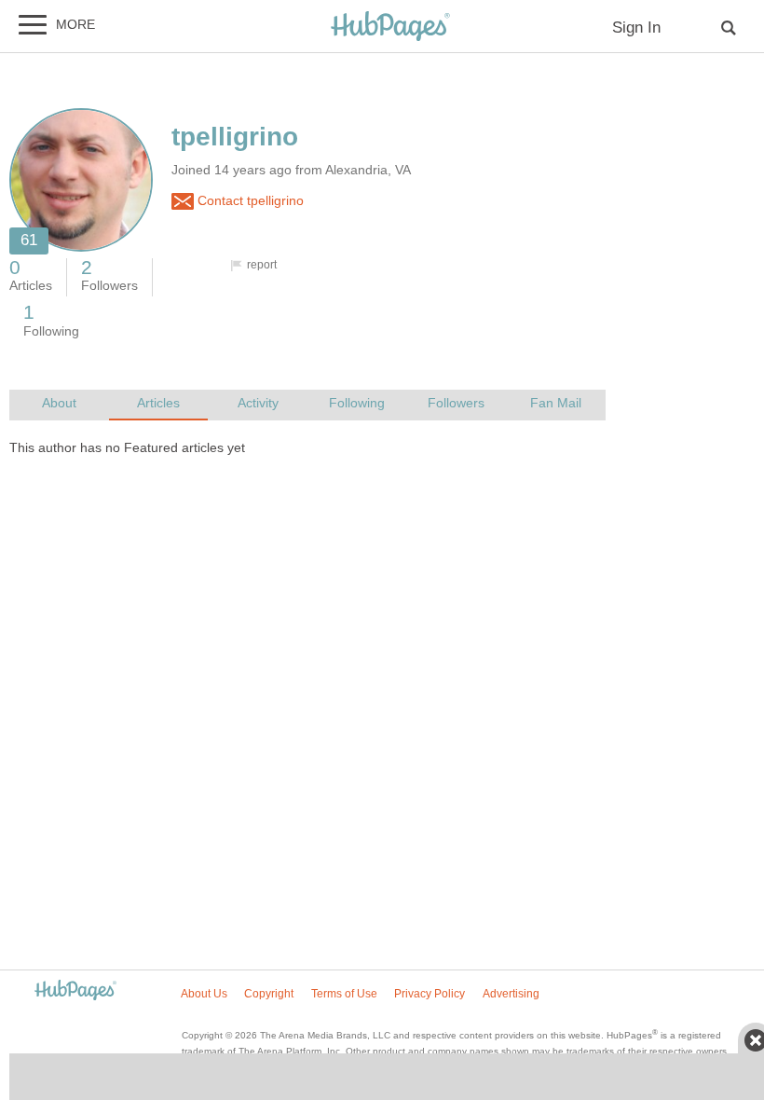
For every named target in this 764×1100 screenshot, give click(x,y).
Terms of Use (344, 993)
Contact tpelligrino (249, 201)
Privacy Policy (429, 993)
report (262, 264)
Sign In (636, 27)
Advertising (511, 993)
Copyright (268, 993)
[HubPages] (390, 27)
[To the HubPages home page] (75, 991)
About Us (204, 993)
